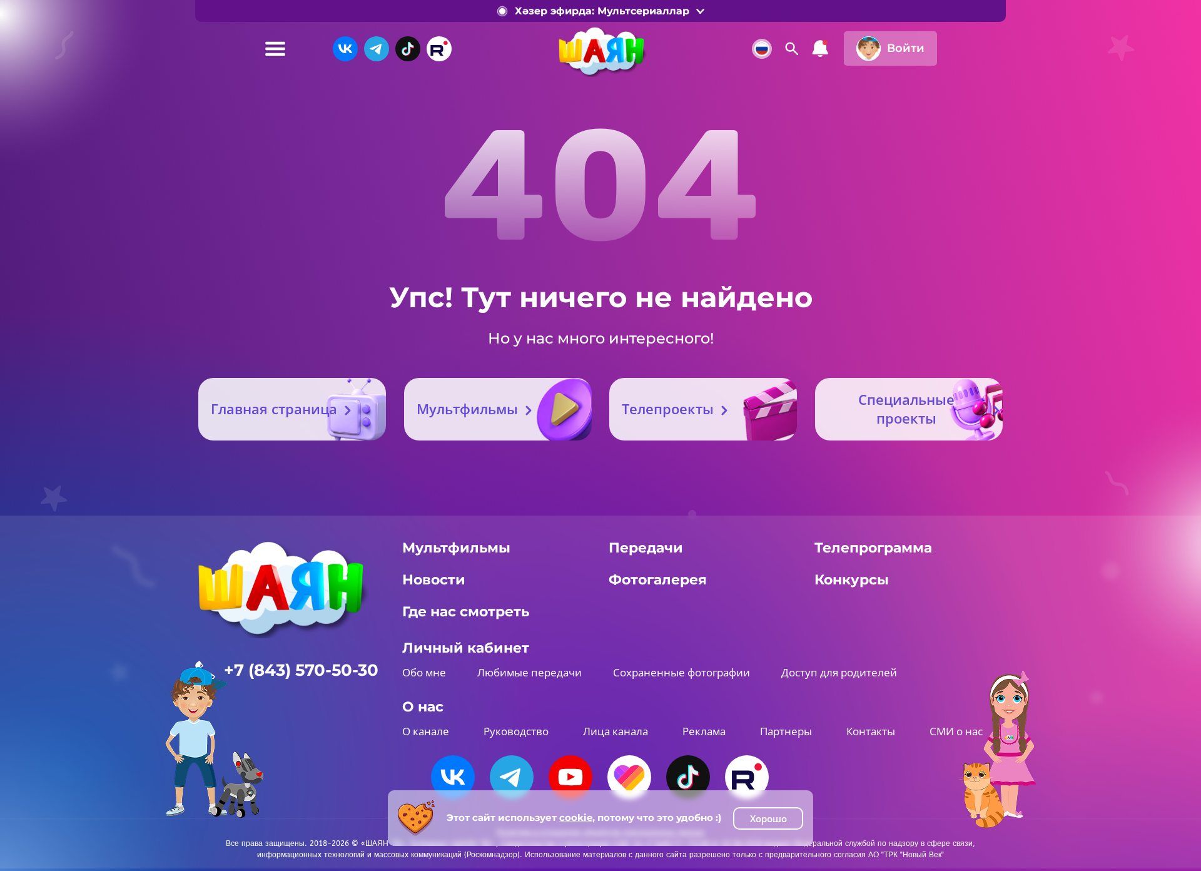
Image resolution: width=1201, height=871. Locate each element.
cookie (575, 817)
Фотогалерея (658, 579)
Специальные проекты (906, 408)
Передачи (646, 547)
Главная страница (274, 408)
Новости (433, 579)
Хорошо (768, 818)
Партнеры (786, 731)
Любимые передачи (529, 672)
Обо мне (424, 672)
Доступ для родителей (839, 672)
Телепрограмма (873, 547)
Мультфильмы (467, 408)
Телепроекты (668, 408)
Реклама (704, 731)
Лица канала (615, 731)
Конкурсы (851, 579)
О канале (425, 731)
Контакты (870, 731)
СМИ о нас (956, 731)
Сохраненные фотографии (681, 672)
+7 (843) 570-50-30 (301, 670)
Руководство (516, 731)
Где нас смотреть (465, 611)
